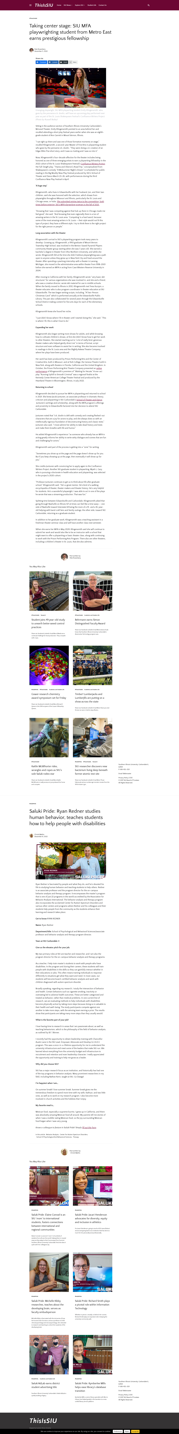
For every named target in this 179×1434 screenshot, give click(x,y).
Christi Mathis (39, 834)
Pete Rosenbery (39, 49)
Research (43, 615)
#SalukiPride (34, 689)
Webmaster (127, 774)
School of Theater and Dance (89, 400)
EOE (131, 778)
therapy (76, 1137)
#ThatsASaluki (33, 18)
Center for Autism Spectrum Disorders (74, 1134)
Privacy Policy (123, 778)
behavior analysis (52, 1134)
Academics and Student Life (91, 615)
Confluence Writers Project (93, 164)
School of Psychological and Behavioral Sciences (54, 1137)
